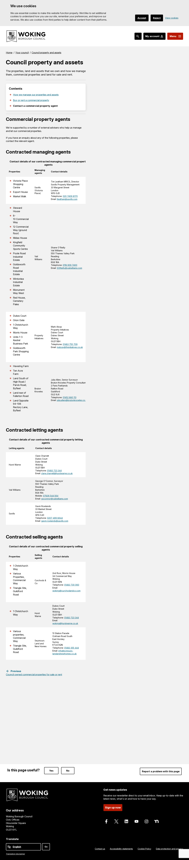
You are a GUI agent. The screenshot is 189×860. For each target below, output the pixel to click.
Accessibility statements (121, 848)
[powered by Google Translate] (9, 847)
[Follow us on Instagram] (146, 821)
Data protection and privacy (169, 848)
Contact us (100, 848)
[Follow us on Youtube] (136, 821)
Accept (141, 17)
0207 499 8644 (55, 518)
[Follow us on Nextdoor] (156, 821)
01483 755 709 (70, 344)
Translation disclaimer (15, 854)
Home (9, 52)
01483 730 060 (71, 585)
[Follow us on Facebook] (106, 821)
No (67, 770)
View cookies (171, 18)
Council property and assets (46, 52)
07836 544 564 (50, 495)
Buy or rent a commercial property (31, 100)
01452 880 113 (69, 397)
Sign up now (113, 807)
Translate (12, 839)
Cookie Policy (144, 848)
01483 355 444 (71, 648)
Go (46, 846)
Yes (51, 770)
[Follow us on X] (116, 821)
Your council (22, 52)
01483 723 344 (54, 470)
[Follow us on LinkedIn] (126, 821)
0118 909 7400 (70, 265)
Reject (157, 17)
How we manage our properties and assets (36, 94)
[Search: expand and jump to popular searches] (138, 36)
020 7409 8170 (70, 196)
